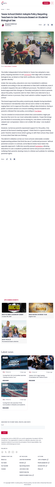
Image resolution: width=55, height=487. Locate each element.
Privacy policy (28, 483)
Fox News (38, 111)
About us (3, 459)
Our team (4, 463)
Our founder (4, 466)
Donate (46, 3)
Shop (39, 469)
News (8, 9)
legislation (39, 146)
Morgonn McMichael (11, 24)
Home (2, 9)
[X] (48, 24)
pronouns (27, 75)
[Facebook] (52, 24)
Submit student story (25, 475)
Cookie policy (19, 483)
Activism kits (41, 466)
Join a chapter (42, 459)
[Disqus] (27, 190)
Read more (6, 380)
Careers (3, 469)
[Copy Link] (44, 24)
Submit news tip (24, 472)
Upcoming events (24, 466)
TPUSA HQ (8, 372)
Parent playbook (42, 463)
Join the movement (25, 459)
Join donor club (24, 469)
